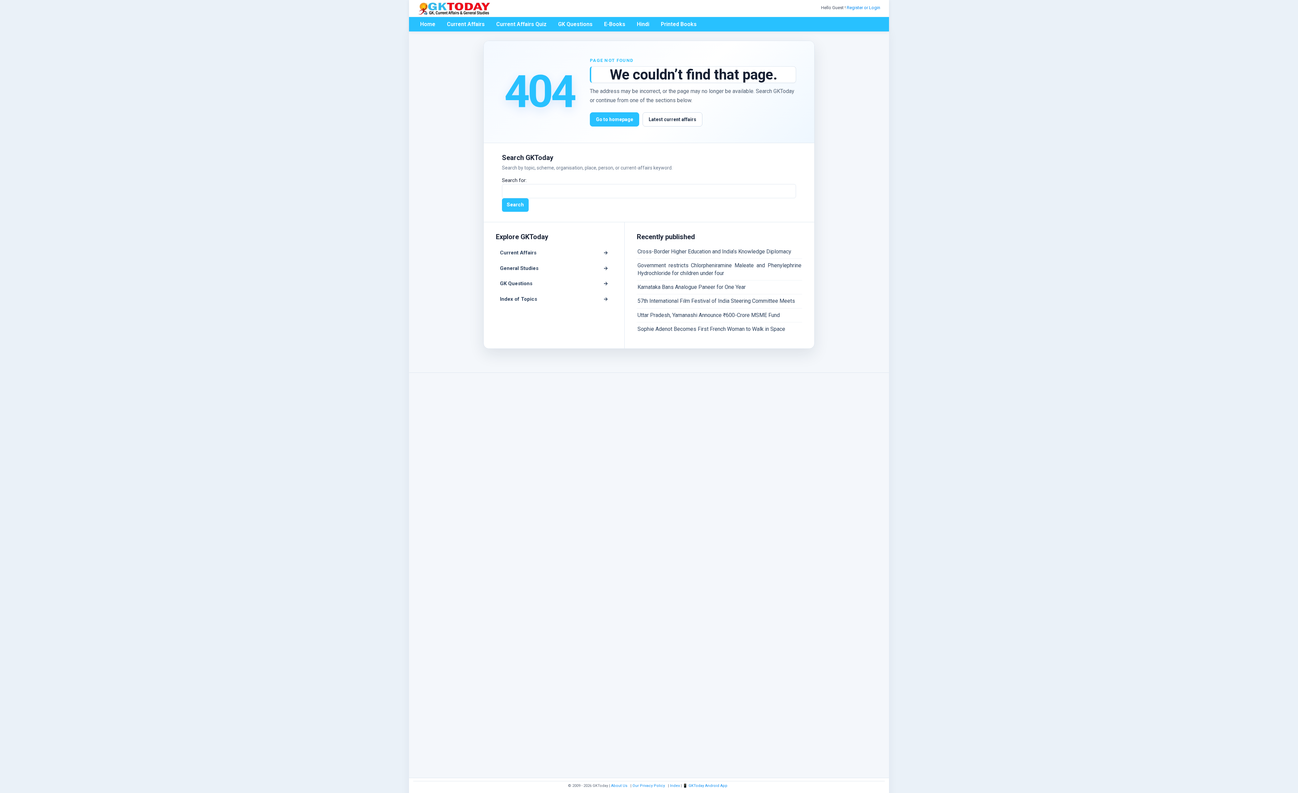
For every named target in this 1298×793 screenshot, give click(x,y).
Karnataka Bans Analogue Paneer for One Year (692, 287)
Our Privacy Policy (648, 786)
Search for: (514, 180)
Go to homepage (614, 119)
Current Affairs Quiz (521, 24)
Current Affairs (466, 24)
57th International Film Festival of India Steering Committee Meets (716, 301)
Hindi (643, 24)
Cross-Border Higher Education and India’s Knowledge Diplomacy (714, 251)
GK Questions (575, 24)
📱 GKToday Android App (705, 786)
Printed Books (679, 24)
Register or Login (864, 7)
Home (427, 24)
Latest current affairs (672, 119)
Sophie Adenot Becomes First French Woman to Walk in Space (711, 329)
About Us (619, 786)
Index (675, 786)
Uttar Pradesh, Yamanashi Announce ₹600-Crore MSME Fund (709, 315)
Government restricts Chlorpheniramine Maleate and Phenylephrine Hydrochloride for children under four (719, 269)
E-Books (614, 24)
